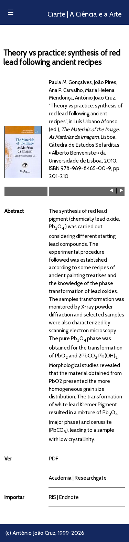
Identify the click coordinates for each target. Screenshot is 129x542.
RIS (52, 497)
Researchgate (91, 478)
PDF (53, 458)
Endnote (69, 497)
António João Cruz (33, 533)
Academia (60, 478)
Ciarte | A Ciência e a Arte (84, 14)
